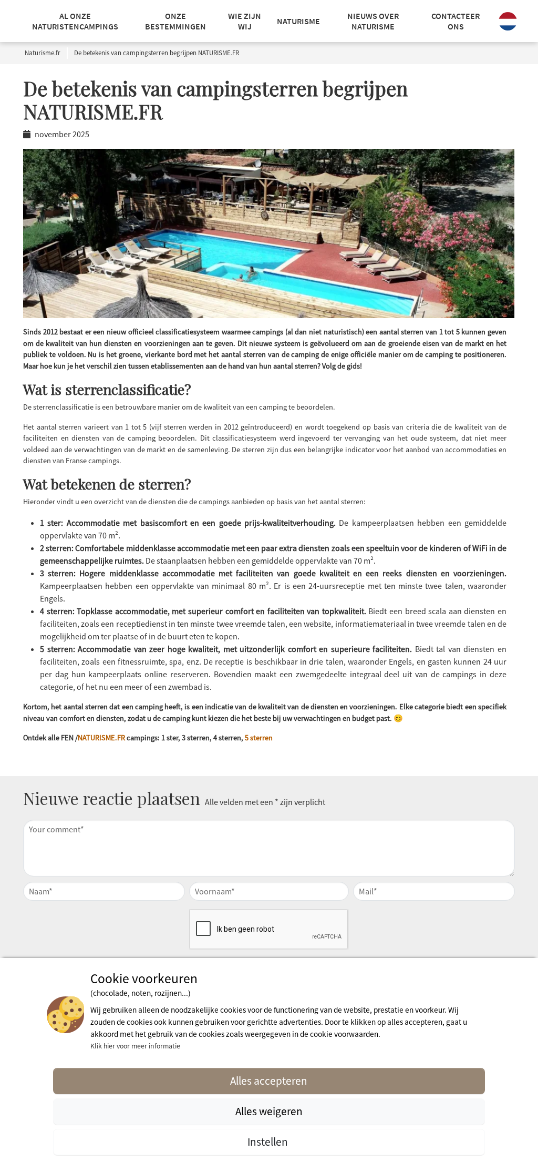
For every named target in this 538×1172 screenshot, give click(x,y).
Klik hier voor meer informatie (135, 1046)
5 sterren (259, 737)
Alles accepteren (268, 1081)
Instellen (268, 1142)
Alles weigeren (269, 1111)
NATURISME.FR (101, 737)
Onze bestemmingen (175, 21)
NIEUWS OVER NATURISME (373, 21)
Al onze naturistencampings (75, 21)
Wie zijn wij (244, 21)
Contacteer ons (455, 21)
